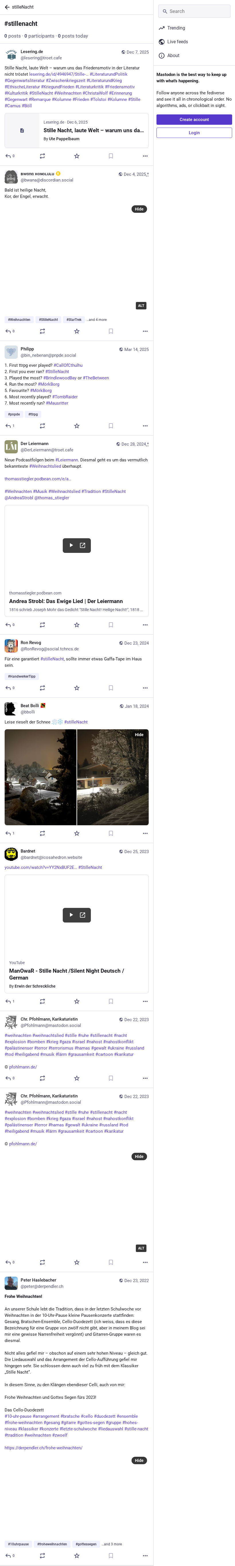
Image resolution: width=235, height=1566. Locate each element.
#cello (87, 1416)
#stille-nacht (136, 1429)
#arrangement (46, 1416)
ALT (141, 306)
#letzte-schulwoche (78, 1429)
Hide (139, 209)
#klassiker (28, 1429)
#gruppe (113, 1422)
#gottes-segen (91, 1422)
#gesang (52, 1422)
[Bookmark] (110, 156)
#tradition (14, 1435)
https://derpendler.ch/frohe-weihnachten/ (44, 1447)
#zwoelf (59, 1435)
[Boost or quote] (42, 156)
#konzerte (48, 1429)
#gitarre (68, 1422)
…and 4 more (97, 320)
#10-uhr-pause (18, 1416)
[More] (145, 156)
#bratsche (70, 1416)
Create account (194, 119)
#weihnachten (37, 1435)
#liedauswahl (110, 1429)
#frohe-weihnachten (23, 1422)
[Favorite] (76, 156)
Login (194, 132)
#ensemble (127, 1416)
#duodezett (104, 1416)
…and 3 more (112, 1544)
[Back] (6, 7)
